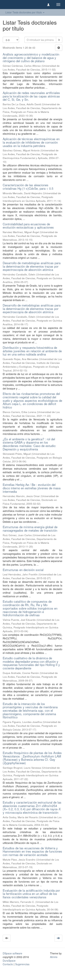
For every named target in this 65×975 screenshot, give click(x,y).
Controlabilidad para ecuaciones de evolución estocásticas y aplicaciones (28, 226)
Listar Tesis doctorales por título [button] (24, 12)
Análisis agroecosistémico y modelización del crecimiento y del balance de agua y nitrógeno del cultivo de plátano (31, 57)
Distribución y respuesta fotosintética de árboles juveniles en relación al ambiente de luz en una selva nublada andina (32, 350)
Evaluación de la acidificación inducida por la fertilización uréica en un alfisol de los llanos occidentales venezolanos (31, 893)
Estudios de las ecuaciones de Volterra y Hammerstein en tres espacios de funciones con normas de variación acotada (32, 851)
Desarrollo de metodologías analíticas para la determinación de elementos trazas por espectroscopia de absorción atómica (31, 266)
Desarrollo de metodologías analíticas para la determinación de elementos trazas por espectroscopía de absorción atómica (31, 308)
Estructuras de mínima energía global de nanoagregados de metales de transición (30, 529)
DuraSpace (9, 960)
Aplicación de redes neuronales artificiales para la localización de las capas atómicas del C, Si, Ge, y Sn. (31, 96)
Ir (59, 40)
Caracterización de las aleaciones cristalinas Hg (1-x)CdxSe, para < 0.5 (28, 187)
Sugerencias (22, 964)
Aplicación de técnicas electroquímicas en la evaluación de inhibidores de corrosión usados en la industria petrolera (31, 142)
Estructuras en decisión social (23, 569)
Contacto (8, 964)
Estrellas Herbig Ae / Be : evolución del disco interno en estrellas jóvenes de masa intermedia (31, 487)
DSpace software (12, 953)
